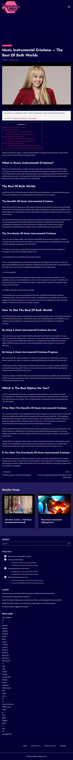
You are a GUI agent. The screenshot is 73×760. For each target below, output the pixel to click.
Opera (4, 709)
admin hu (5, 634)
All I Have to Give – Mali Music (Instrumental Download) (18, 521)
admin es (5, 625)
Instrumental (7, 45)
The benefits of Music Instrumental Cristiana (19, 132)
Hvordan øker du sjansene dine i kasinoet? (16, 597)
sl (2, 726)
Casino (4, 642)
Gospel (4, 672)
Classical (5, 644)
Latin (3, 696)
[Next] (68, 511)
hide (25, 124)
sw (3, 731)
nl (2, 699)
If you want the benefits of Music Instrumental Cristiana (22, 145)
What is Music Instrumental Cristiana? (15, 127)
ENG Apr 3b (6, 661)
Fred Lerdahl (32, 118)
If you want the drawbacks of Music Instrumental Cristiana (23, 148)
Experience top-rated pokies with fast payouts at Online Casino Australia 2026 (28, 593)
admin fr (5, 628)
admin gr (5, 631)
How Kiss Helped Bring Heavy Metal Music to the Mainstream (54, 474)
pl (2, 712)
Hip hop (4, 680)
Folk (3, 666)
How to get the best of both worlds (14, 136)
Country (5, 647)
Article (4, 636)
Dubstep (5, 653)
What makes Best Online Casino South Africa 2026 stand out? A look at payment (28, 603)
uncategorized (7, 734)
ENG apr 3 (5, 658)
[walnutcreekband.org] (11, 7)
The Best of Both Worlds (10, 129)
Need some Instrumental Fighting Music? (51, 521)
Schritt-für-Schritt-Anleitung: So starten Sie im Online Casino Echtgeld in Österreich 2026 (32, 600)
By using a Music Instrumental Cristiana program (20, 141)
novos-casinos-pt (8, 704)
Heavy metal (6, 677)
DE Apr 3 (5, 650)
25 (3, 620)
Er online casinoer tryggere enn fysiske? (15, 607)
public (4, 718)
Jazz (3, 691)
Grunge (4, 674)
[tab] (32, 529)
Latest (4, 693)
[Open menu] (69, 7)
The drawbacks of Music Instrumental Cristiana (20, 134)
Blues (4, 639)
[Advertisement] (36, 27)
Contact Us (36, 746)
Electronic (5, 655)
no (3, 701)
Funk (3, 669)
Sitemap (63, 746)
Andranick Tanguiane (20, 118)
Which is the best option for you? (13, 143)
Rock (4, 723)
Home (25, 746)
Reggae (4, 720)
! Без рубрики (6, 617)
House (4, 682)
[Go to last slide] (5, 511)
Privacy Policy (50, 746)
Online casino (6, 707)
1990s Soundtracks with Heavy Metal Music (16, 473)
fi (2, 663)
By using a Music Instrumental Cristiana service (19, 139)
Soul (3, 729)
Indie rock (5, 685)
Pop (3, 715)
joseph (5, 60)
